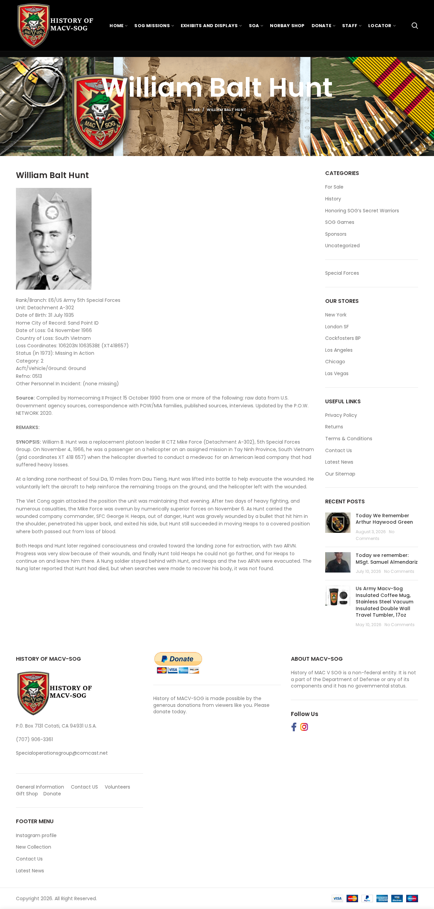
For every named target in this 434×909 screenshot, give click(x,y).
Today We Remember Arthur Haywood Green (384, 519)
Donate (52, 793)
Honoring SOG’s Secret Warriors (362, 211)
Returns (334, 426)
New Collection (33, 847)
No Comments (399, 571)
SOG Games (339, 222)
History (333, 199)
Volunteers (117, 787)
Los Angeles (339, 350)
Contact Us (338, 450)
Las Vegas (337, 373)
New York (336, 314)
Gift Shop (27, 793)
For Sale (334, 187)
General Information (40, 787)
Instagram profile (36, 835)
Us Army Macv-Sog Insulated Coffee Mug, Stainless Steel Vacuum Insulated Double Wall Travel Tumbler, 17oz (384, 601)
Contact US (84, 787)
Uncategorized (342, 246)
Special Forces (342, 273)
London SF (337, 326)
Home (194, 109)
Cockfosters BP (343, 338)
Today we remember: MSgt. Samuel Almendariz (387, 558)
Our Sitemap (340, 473)
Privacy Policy (341, 415)
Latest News (339, 462)
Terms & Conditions (348, 438)
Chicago (335, 361)
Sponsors (336, 234)
